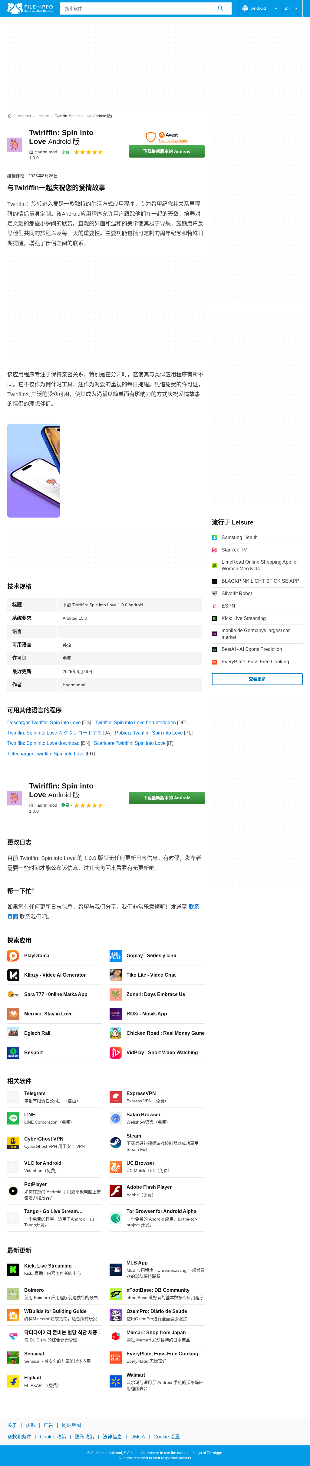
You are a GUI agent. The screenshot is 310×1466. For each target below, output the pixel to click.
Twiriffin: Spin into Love (61, 790)
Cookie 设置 (166, 1436)
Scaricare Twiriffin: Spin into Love (130, 743)
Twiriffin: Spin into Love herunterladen (135, 722)
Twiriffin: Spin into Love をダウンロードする (54, 732)
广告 (48, 1425)
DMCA (137, 1436)
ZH (287, 8)
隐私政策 (84, 1436)
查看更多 (257, 678)
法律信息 (112, 1436)
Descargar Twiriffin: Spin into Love (44, 722)
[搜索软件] (221, 8)
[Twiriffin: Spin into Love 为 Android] (14, 145)
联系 (30, 1425)
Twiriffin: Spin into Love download (43, 743)
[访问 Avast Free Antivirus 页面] (167, 137)
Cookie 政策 (53, 1436)
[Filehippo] (30, 8)
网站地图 (71, 1425)
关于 (12, 1425)
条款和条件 (19, 1436)
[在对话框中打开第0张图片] (33, 471)
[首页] (9, 116)
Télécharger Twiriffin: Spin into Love (45, 753)
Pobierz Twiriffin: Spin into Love (149, 732)
